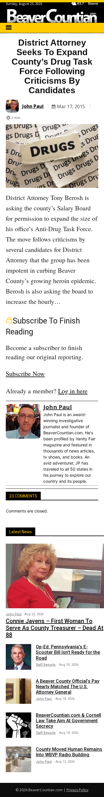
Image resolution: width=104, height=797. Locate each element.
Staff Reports (45, 665)
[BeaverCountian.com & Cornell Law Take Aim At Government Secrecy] (18, 725)
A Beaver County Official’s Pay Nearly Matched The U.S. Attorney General (67, 686)
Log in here (73, 391)
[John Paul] (13, 106)
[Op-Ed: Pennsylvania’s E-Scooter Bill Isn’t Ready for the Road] (18, 656)
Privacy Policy (77, 789)
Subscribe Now (25, 373)
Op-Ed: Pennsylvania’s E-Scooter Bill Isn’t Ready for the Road (68, 652)
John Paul (33, 106)
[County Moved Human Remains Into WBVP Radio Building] (18, 759)
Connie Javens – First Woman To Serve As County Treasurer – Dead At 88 (54, 628)
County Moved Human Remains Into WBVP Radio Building (69, 752)
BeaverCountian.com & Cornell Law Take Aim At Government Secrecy (68, 720)
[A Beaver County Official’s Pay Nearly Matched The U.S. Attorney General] (18, 691)
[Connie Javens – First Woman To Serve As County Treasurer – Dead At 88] (55, 576)
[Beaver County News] (52, 16)
